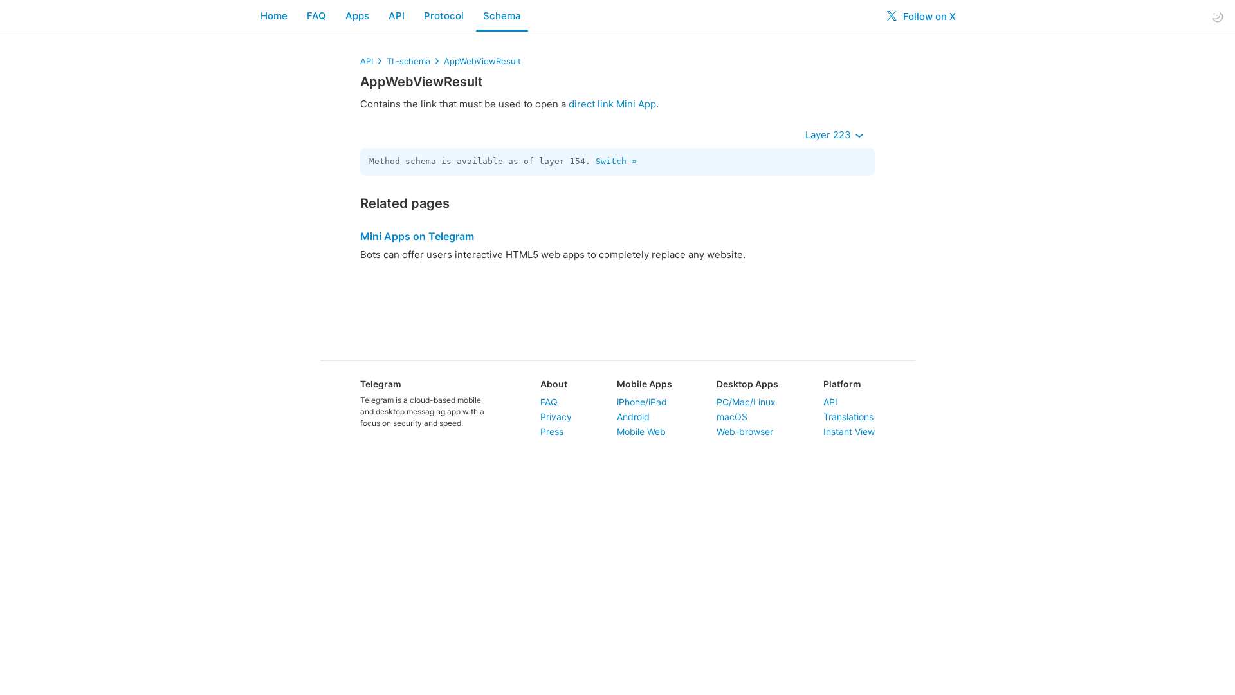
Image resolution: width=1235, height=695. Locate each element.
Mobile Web (641, 431)
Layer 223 (829, 135)
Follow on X (928, 16)
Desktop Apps (747, 383)
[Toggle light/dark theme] (1217, 16)
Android (633, 416)
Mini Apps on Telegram (417, 236)
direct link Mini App (612, 104)
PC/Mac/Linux (746, 401)
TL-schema (408, 61)
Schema (502, 16)
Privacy (556, 416)
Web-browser (745, 431)
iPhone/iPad (642, 401)
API (397, 16)
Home (274, 16)
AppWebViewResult (482, 61)
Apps (357, 16)
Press (551, 431)
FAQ (316, 16)
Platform (842, 383)
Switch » (616, 161)
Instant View (849, 431)
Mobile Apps (644, 383)
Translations (848, 416)
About (553, 383)
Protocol (444, 16)
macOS (732, 416)
